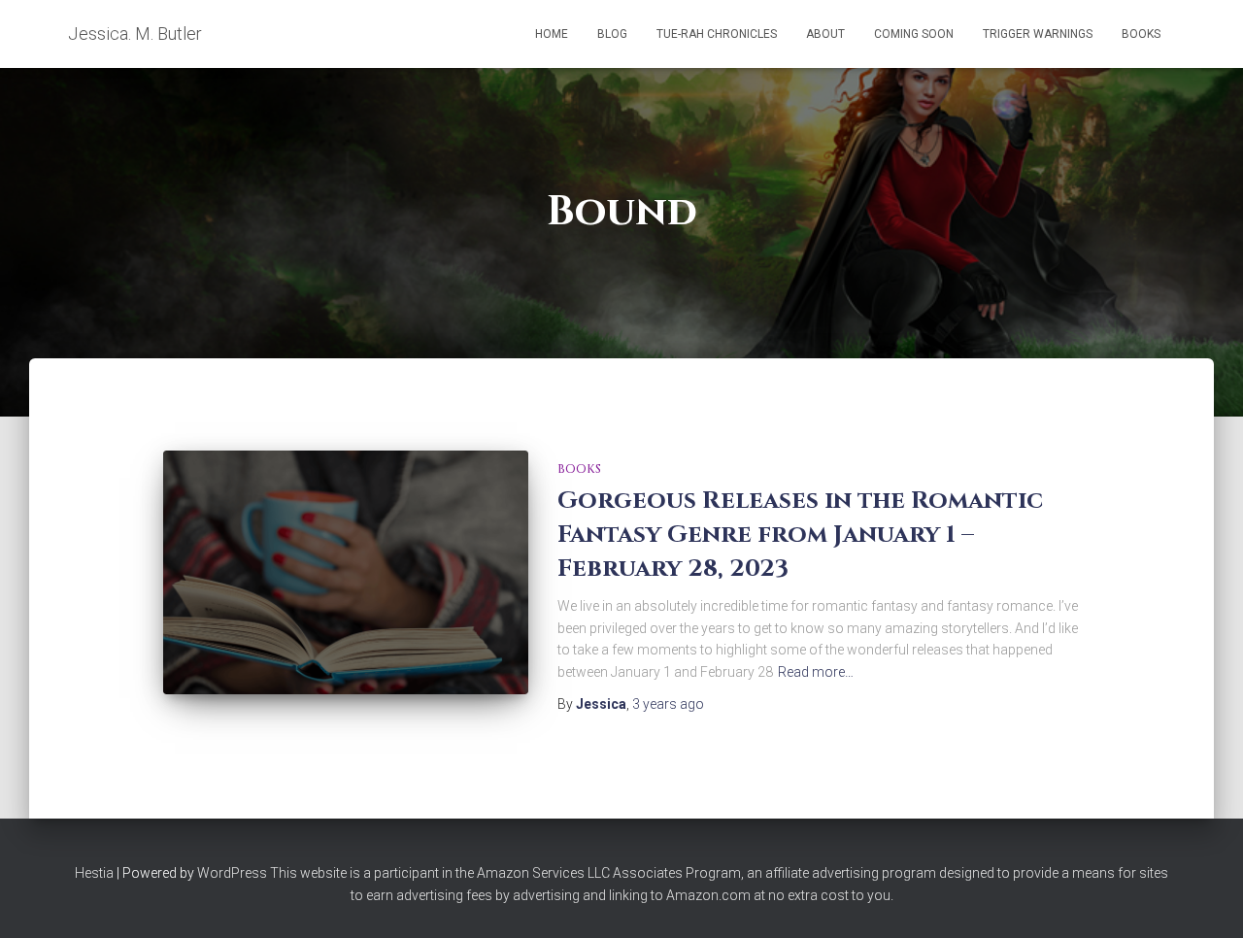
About (825, 34)
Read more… (816, 672)
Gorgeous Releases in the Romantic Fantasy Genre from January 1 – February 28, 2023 (800, 535)
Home (551, 34)
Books (1141, 34)
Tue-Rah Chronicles (716, 34)
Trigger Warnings (1037, 34)
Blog (612, 34)
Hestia (94, 873)
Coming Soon (914, 34)
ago (668, 704)
